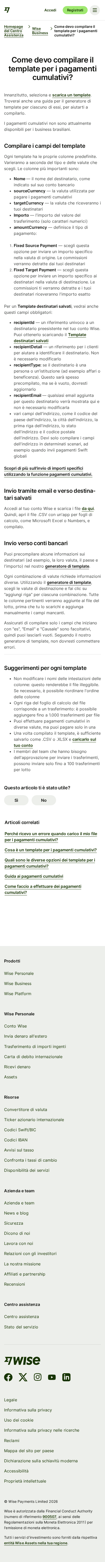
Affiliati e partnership (24, 1274)
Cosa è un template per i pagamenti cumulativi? (51, 849)
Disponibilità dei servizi (26, 1170)
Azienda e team (19, 1203)
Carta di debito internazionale (33, 1056)
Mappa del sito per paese (29, 1450)
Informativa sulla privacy (28, 1410)
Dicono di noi (17, 1233)
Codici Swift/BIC (20, 1129)
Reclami (11, 1440)
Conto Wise (15, 1026)
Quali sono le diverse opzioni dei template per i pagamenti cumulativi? (50, 863)
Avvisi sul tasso (19, 1150)
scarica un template (71, 94)
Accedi (50, 10)
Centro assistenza (21, 1316)
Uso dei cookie (18, 1420)
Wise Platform (17, 993)
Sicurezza (13, 1223)
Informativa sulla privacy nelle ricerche (41, 1430)
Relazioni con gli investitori (30, 1253)
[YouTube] (52, 1378)
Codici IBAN (16, 1140)
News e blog (16, 1213)
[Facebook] (8, 1378)
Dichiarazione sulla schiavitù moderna (41, 1460)
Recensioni (14, 1284)
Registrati (75, 10)
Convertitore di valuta (25, 1109)
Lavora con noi (18, 1243)
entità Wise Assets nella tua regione (35, 1543)
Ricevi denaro (17, 1066)
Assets (10, 1077)
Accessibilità (16, 1471)
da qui (88, 508)
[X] (23, 1378)
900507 (49, 1516)
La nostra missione (22, 1264)
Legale (10, 1399)
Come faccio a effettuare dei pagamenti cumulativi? (43, 889)
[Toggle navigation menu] (95, 10)
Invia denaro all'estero (25, 1036)
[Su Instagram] (38, 1378)
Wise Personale (19, 973)
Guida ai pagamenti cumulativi (34, 876)
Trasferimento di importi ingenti (35, 1046)
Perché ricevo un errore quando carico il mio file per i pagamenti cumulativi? (51, 836)
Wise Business (17, 983)
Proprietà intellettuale (25, 1481)
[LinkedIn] (66, 1378)
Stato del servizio (21, 1327)
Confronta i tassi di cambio (30, 1160)
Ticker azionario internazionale (34, 1119)
